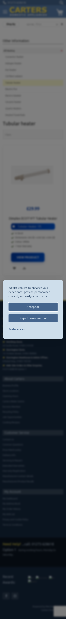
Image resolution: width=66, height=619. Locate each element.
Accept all (33, 307)
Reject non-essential (33, 318)
